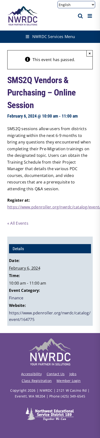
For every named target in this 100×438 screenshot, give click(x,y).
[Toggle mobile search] (80, 15)
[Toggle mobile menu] (90, 15)
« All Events (17, 223)
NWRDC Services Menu (53, 36)
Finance (16, 298)
